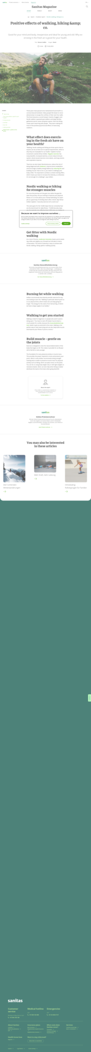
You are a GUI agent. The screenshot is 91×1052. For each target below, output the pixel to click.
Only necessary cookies (53, 223)
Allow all (66, 223)
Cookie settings (25, 223)
